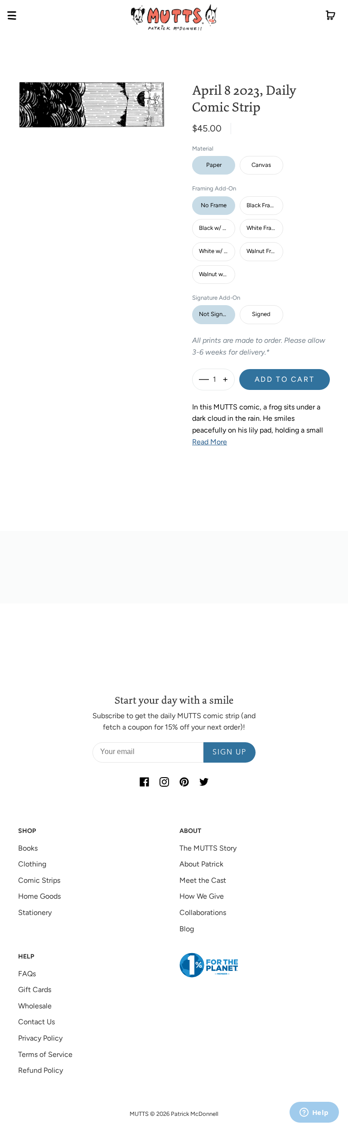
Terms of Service (45, 1054)
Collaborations (202, 912)
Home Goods (39, 896)
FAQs (27, 973)
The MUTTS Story (208, 848)
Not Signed (214, 314)
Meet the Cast (202, 880)
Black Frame (262, 205)
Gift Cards (34, 989)
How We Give (201, 896)
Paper (214, 164)
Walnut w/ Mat (217, 274)
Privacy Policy (40, 1038)
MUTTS (139, 1113)
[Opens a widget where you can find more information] (314, 1113)
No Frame (214, 205)
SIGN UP (229, 752)
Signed (261, 314)
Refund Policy (40, 1070)
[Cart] (330, 17)
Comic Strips (39, 880)
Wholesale (35, 1006)
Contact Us (36, 1021)
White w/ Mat (216, 251)
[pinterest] (184, 782)
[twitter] (204, 782)
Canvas (261, 164)
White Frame (263, 227)
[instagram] (164, 782)
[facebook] (144, 782)
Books (28, 848)
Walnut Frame (264, 251)
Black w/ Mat (216, 227)
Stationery (35, 912)
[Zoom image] (91, 97)
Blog (186, 929)
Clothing (32, 864)
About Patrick (201, 864)
